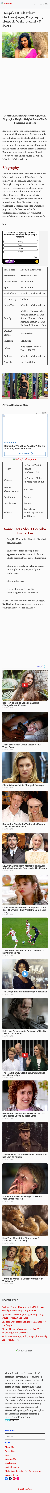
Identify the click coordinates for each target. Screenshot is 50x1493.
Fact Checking (12, 1467)
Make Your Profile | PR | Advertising (23, 1471)
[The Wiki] (6, 4)
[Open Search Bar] (33, 4)
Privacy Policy (12, 1475)
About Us (9, 1447)
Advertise (10, 1451)
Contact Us (10, 1459)
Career (8, 1455)
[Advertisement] (25, 87)
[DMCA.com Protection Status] (12, 1421)
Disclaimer (10, 1463)
